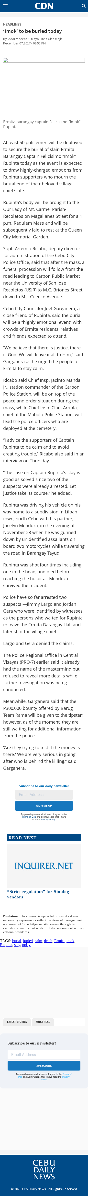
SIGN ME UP (44, 805)
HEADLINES (12, 24)
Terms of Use (29, 817)
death (48, 941)
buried (28, 941)
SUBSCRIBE (44, 1065)
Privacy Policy (48, 819)
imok (70, 941)
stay (17, 945)
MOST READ (43, 1022)
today (26, 945)
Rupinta (6, 945)
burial (16, 941)
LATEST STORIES (17, 1022)
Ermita (59, 941)
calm (38, 941)
